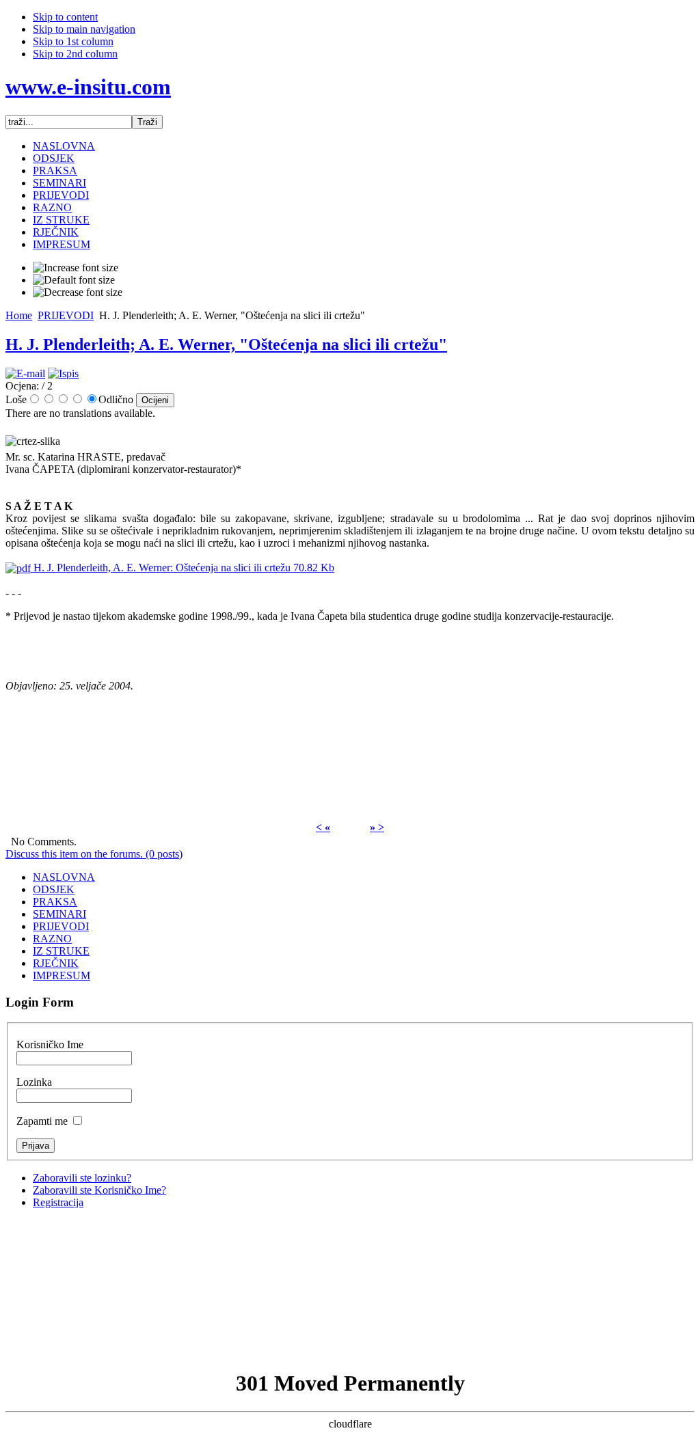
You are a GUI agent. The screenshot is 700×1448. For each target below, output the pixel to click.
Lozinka (34, 1082)
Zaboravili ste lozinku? (82, 1178)
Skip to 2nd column (75, 53)
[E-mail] (25, 373)
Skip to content (65, 17)
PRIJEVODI (66, 315)
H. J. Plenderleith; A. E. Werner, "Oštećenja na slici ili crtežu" (226, 344)
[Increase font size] (75, 268)
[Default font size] (74, 280)
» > (377, 827)
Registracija (58, 1202)
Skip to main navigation (84, 29)
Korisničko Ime (49, 1044)
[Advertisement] (350, 1288)
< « (323, 827)
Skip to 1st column (73, 41)
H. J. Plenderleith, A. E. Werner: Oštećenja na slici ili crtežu (182, 567)
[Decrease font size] (77, 292)
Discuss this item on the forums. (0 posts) (94, 854)
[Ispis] (63, 373)
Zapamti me (42, 1121)
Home (18, 315)
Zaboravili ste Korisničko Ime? (99, 1190)
